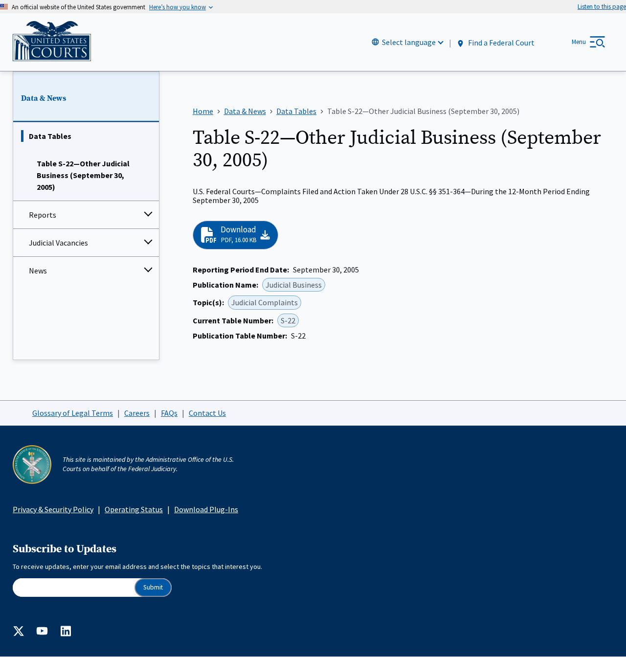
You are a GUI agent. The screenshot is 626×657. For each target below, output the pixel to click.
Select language (409, 42)
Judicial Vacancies (58, 243)
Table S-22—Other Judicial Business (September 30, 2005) (83, 175)
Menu (579, 42)
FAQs (169, 413)
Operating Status (134, 509)
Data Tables (50, 136)
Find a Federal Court (501, 42)
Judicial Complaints (264, 302)
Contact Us (207, 413)
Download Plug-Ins (206, 509)
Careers (137, 413)
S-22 (288, 320)
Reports (42, 215)
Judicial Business (294, 285)
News (38, 270)
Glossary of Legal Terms (72, 413)
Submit (153, 587)
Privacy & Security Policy (53, 509)
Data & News (43, 98)
